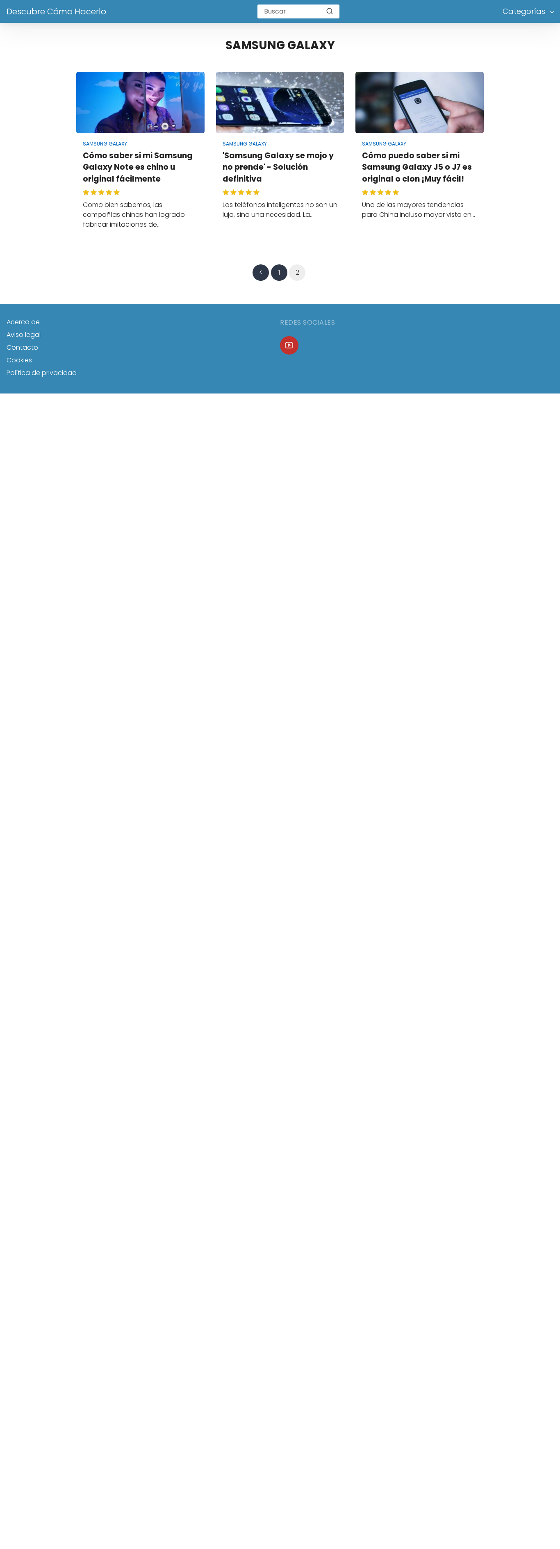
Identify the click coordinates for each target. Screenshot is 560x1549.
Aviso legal (24, 334)
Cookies (19, 360)
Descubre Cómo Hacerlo (56, 11)
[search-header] (329, 11)
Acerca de (23, 322)
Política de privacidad (42, 373)
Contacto (22, 347)
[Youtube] (289, 345)
